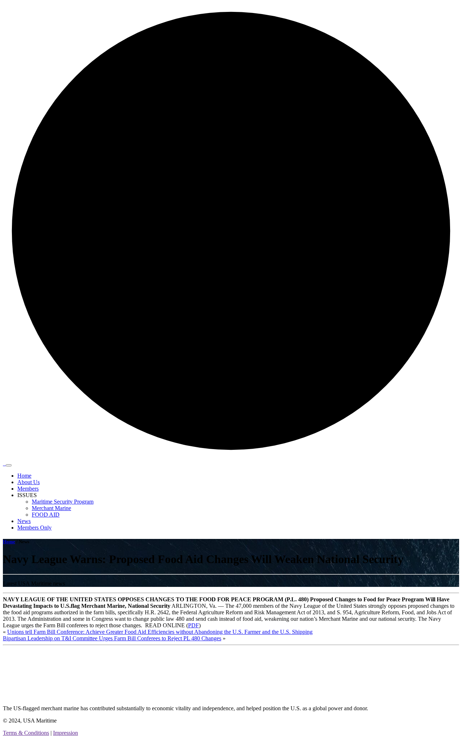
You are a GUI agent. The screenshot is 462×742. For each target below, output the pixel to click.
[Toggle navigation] (9, 465)
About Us (28, 482)
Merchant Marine (51, 508)
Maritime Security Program (62, 502)
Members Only (34, 527)
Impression (65, 733)
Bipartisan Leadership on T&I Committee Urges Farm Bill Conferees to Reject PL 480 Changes (112, 638)
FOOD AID (46, 515)
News (24, 521)
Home (24, 476)
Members (28, 489)
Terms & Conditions (26, 733)
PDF (193, 625)
